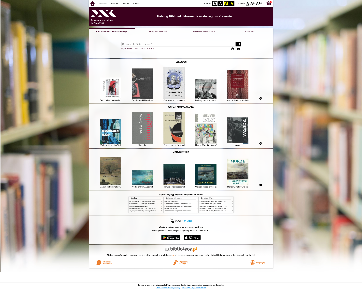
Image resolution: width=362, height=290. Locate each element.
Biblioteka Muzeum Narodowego (111, 31)
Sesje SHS (250, 31)
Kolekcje (150, 48)
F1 (252, 3)
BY (231, 3)
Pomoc (125, 3)
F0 (247, 3)
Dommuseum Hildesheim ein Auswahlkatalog (178, 206)
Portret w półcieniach (171, 201)
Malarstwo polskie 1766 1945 (138, 206)
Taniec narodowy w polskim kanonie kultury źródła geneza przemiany (186, 210)
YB (226, 3)
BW (220, 3)
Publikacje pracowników (204, 31)
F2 (259, 3)
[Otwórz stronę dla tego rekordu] (111, 88)
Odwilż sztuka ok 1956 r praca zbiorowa (142, 203)
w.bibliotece (167, 255)
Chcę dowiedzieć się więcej (168, 287)
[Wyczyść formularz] (232, 49)
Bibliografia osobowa (158, 31)
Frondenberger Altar (170, 208)
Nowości (102, 3)
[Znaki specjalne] (238, 49)
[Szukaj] (238, 44)
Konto (136, 3)
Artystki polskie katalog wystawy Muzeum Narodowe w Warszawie (150, 210)
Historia (114, 3)
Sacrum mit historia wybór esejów (210, 203)
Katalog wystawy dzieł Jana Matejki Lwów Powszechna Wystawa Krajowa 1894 (225, 201)
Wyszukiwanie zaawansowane (133, 48)
